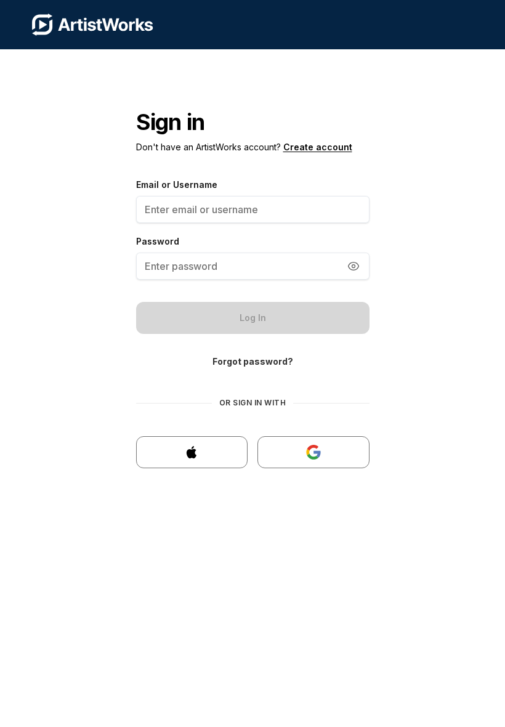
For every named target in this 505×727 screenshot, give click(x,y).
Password (157, 241)
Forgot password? (252, 361)
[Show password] (353, 266)
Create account (317, 147)
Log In (253, 317)
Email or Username (176, 184)
